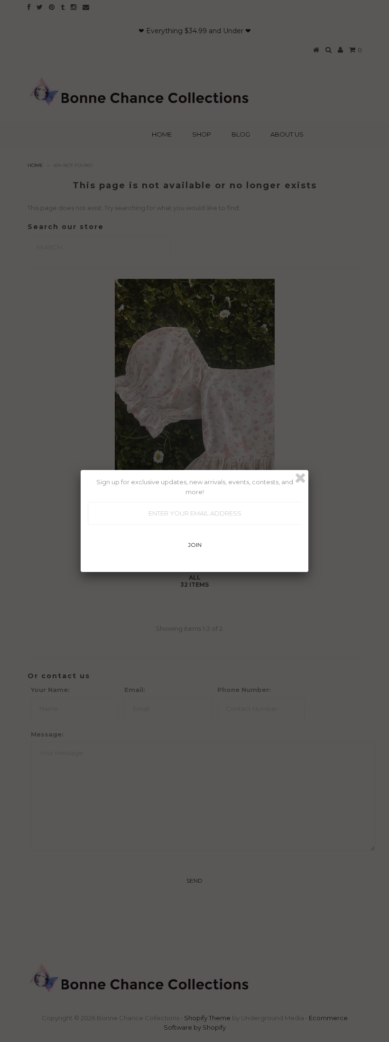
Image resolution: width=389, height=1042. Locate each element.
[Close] (300, 478)
